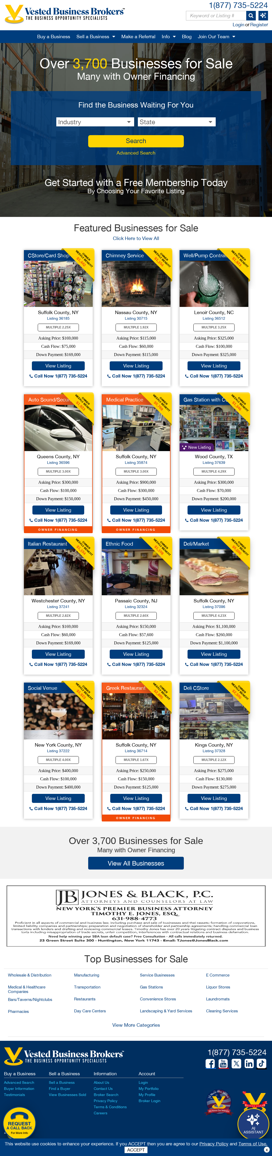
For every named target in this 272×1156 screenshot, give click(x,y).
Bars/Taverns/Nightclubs (30, 999)
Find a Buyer (59, 1088)
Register (259, 24)
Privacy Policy (105, 1101)
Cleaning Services (222, 1011)
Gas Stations (151, 987)
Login (238, 24)
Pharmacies (18, 1011)
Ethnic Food (119, 544)
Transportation (87, 987)
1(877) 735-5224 (238, 5)
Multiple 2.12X (214, 760)
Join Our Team (213, 36)
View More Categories (136, 1025)
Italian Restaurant (47, 544)
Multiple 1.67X (136, 760)
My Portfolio (149, 1088)
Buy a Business (53, 36)
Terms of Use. (253, 1143)
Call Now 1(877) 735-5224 (60, 376)
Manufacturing (86, 975)
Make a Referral (138, 36)
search (136, 140)
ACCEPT (136, 1150)
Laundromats (218, 999)
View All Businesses (136, 863)
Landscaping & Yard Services (166, 1011)
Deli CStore (196, 688)
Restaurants (85, 999)
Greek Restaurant (126, 688)
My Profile (147, 1095)
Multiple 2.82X (58, 616)
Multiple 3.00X (58, 471)
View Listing (58, 366)
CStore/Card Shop (48, 255)
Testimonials (14, 1095)
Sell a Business (92, 36)
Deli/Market (196, 544)
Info (166, 36)
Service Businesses (157, 975)
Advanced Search (136, 153)
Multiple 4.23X (214, 616)
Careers (100, 1113)
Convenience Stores (158, 999)
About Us (101, 1082)
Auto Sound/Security (51, 400)
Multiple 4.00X (58, 760)
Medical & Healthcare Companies (26, 989)
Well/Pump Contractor (208, 255)
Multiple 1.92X (136, 327)
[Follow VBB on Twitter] (236, 1063)
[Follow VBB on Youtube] (223, 1063)
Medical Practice (124, 400)
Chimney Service (125, 255)
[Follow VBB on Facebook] (210, 1063)
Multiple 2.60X (136, 616)
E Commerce (218, 975)
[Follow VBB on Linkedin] (249, 1063)
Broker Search (106, 1095)
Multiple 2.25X (58, 327)
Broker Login (149, 1101)
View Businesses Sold (67, 1095)
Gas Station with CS (206, 400)
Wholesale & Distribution (29, 975)
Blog (187, 36)
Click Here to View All (136, 238)
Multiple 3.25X (214, 327)
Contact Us (103, 1088)
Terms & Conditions (110, 1107)
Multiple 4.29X (214, 471)
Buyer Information (19, 1088)
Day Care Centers (90, 1011)
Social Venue (42, 688)
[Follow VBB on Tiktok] (261, 1063)
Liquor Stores (218, 987)
